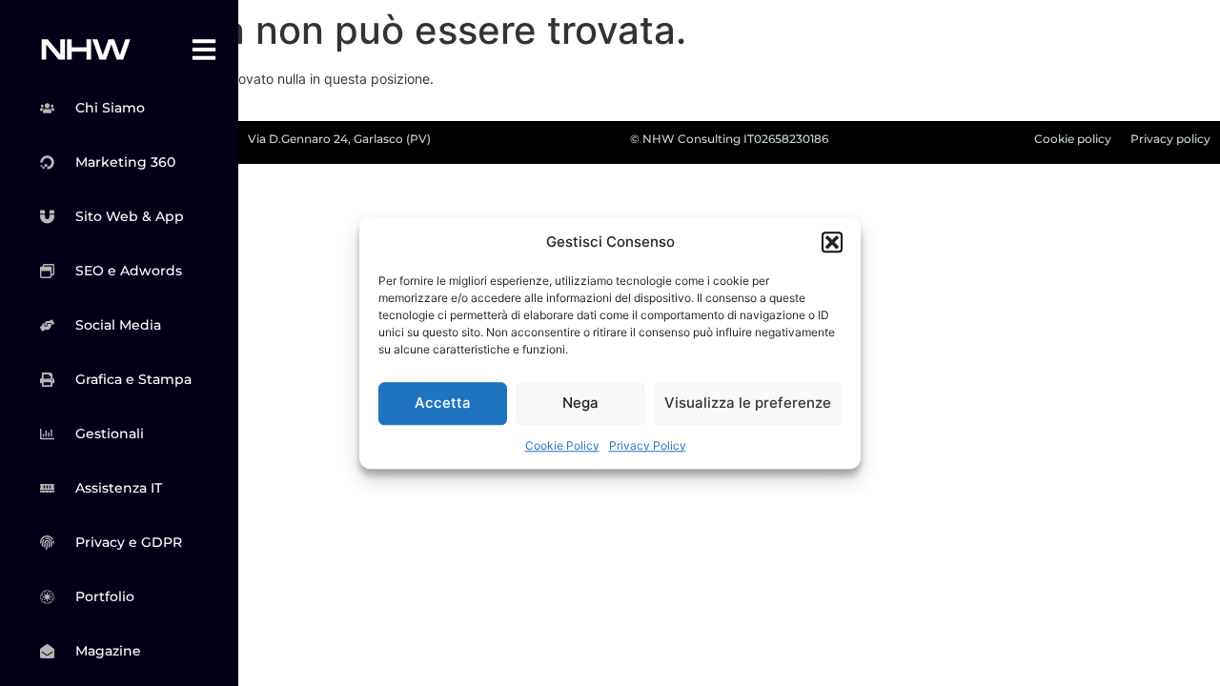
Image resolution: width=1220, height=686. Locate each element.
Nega (580, 402)
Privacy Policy (647, 445)
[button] (832, 242)
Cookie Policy (562, 445)
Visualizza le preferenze (747, 402)
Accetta (443, 402)
